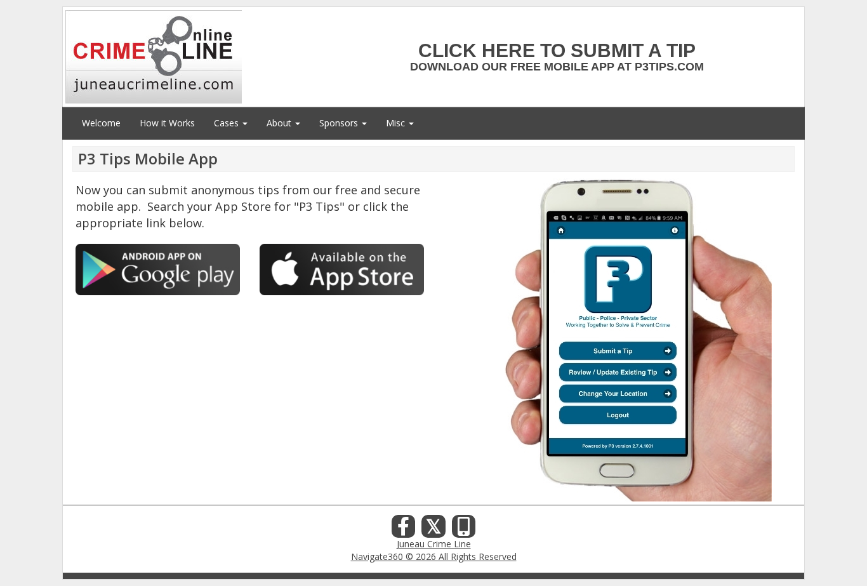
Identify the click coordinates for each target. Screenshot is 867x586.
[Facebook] (404, 530)
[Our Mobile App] (464, 530)
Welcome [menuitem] (101, 123)
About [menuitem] (280, 123)
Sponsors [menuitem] (340, 123)
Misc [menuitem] (396, 123)
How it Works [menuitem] (167, 123)
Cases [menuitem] (227, 123)
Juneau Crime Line (434, 544)
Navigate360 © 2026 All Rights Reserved (434, 556)
